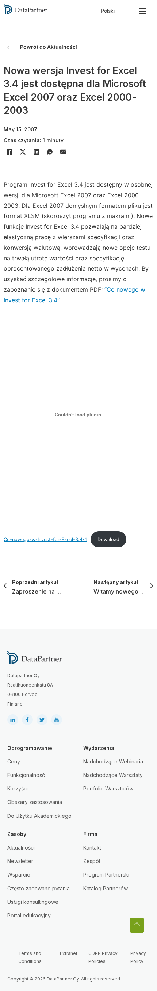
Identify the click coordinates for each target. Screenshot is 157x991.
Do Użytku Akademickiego (39, 816)
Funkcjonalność (26, 775)
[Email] (63, 152)
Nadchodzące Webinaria (113, 761)
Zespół (91, 861)
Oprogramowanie (29, 748)
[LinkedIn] (36, 152)
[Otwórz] (142, 11)
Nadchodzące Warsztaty (113, 775)
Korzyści (17, 788)
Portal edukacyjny (29, 915)
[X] (22, 152)
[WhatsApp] (49, 152)
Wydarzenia (98, 748)
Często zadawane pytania (38, 888)
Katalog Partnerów (105, 888)
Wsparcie (18, 874)
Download (108, 539)
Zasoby (16, 834)
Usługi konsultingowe (32, 902)
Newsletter (20, 861)
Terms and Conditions (30, 957)
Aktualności (21, 847)
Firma (90, 834)
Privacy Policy (138, 957)
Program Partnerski (106, 874)
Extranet (68, 953)
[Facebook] (9, 152)
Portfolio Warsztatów (108, 788)
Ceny (13, 761)
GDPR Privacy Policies (103, 957)
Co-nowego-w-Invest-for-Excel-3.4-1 (45, 539)
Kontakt (92, 847)
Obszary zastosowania (34, 802)
